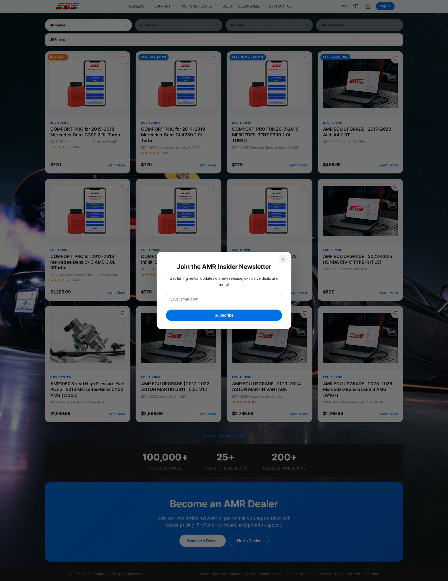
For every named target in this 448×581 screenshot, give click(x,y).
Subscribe (224, 315)
